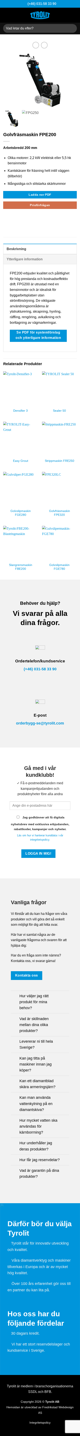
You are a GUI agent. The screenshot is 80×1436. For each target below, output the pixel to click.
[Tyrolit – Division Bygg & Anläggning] (40, 15)
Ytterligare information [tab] (25, 259)
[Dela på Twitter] (11, 219)
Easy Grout (20, 460)
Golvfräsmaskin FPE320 (59, 512)
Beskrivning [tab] (16, 249)
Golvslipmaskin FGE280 (20, 512)
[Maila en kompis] (16, 219)
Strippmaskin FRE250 (59, 460)
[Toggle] (15, 996)
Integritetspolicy (40, 1422)
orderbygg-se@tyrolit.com (40, 723)
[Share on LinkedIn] (21, 219)
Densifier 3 (20, 410)
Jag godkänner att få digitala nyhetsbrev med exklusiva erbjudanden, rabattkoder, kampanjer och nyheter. (40, 823)
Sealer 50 (59, 410)
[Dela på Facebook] (5, 219)
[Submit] (72, 28)
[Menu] (73, 15)
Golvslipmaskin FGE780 (59, 566)
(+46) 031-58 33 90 (40, 669)
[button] (71, 82)
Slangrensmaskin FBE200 (20, 566)
